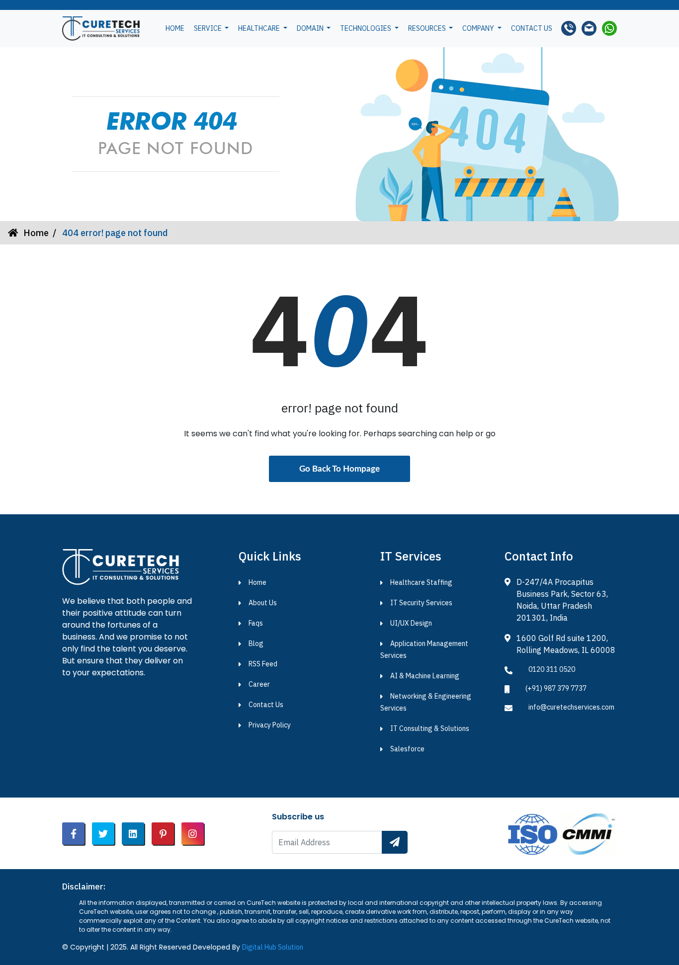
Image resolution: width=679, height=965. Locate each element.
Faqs (256, 623)
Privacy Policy (270, 725)
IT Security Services (421, 602)
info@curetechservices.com (571, 707)
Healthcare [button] (259, 28)
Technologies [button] (366, 28)
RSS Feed (263, 663)
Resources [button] (427, 28)
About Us (263, 602)
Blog (256, 643)
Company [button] (479, 28)
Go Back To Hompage (339, 469)
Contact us (531, 28)
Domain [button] (311, 28)
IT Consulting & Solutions (429, 728)
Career (259, 684)
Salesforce (407, 748)
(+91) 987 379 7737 (556, 688)
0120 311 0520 (551, 669)
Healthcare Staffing (421, 582)
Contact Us (266, 704)
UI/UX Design (411, 623)
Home (175, 28)
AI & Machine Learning (424, 675)
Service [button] (208, 28)
